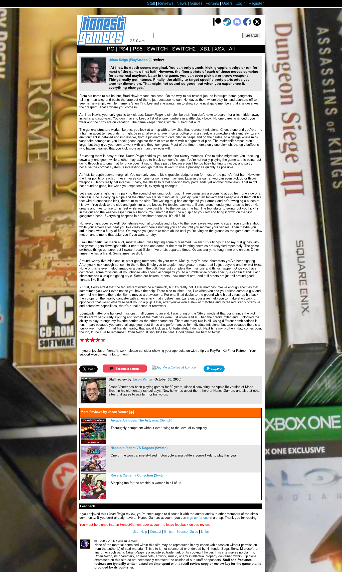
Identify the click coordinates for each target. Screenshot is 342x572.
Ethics (169, 532)
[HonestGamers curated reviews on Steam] (227, 24)
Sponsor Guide (187, 532)
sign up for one (198, 518)
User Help (140, 532)
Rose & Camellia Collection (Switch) (138, 475)
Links (205, 532)
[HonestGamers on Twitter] (257, 24)
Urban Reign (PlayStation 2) (130, 60)
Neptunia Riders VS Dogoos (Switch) (139, 448)
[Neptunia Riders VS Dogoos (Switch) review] (93, 470)
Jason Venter (142, 379)
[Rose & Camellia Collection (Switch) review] (93, 498)
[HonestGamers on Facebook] (247, 24)
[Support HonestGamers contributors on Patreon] (217, 24)
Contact (155, 532)
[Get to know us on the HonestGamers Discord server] (237, 24)
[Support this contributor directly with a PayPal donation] (214, 371)
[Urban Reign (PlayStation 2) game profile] (93, 82)
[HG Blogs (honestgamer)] (93, 402)
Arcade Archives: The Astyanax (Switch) (141, 420)
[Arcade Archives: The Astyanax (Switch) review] (93, 443)
